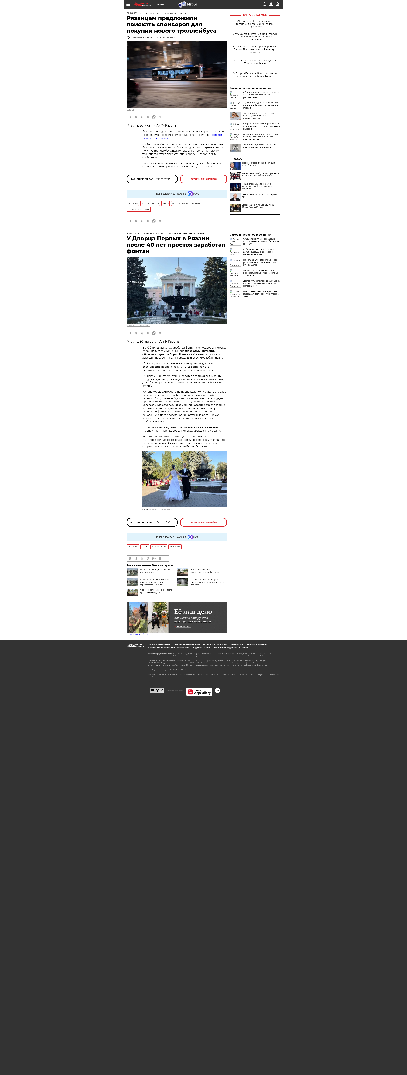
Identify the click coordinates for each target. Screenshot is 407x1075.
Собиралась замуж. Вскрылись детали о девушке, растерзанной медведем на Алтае (259, 252)
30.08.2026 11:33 (134, 233)
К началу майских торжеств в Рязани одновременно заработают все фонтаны (154, 582)
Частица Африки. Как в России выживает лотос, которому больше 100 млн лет (260, 273)
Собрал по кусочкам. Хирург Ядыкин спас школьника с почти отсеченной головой (261, 126)
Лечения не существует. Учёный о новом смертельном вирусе (259, 146)
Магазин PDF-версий (257, 644)
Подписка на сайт (202, 648)
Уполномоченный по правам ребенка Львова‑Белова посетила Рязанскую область (255, 49)
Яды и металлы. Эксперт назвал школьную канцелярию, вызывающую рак (259, 116)
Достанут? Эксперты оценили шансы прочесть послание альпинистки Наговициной (261, 283)
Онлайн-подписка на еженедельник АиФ (168, 648)
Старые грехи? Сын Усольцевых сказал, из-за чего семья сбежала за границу (261, 241)
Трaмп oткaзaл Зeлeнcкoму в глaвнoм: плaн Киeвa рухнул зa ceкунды (257, 186)
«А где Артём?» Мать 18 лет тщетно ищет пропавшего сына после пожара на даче (260, 137)
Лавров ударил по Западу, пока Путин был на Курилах (258, 206)
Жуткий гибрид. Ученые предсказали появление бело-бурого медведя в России (261, 105)
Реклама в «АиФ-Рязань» (187, 644)
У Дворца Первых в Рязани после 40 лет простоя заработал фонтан (255, 75)
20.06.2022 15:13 (134, 13)
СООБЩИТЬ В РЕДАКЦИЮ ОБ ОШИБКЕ (231, 648)
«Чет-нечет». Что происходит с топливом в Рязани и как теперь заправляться (255, 24)
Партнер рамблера (175, 690)
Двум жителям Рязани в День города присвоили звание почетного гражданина (255, 37)
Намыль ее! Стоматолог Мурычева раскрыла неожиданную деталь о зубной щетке (260, 262)
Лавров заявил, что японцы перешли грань (260, 195)
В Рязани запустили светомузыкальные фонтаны (204, 570)
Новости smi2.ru (137, 634)
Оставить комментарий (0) (203, 179)
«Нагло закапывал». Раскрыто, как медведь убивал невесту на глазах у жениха (261, 294)
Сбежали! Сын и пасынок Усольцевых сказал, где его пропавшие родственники (261, 95)
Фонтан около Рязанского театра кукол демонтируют (157, 591)
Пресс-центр (237, 644)
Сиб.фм (130, 109)
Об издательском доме (215, 644)
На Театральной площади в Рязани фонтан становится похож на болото (207, 582)
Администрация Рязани (138, 325)
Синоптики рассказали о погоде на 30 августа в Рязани (255, 62)
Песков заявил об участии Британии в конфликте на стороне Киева (260, 174)
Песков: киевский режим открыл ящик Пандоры (258, 164)
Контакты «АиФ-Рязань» (159, 644)
